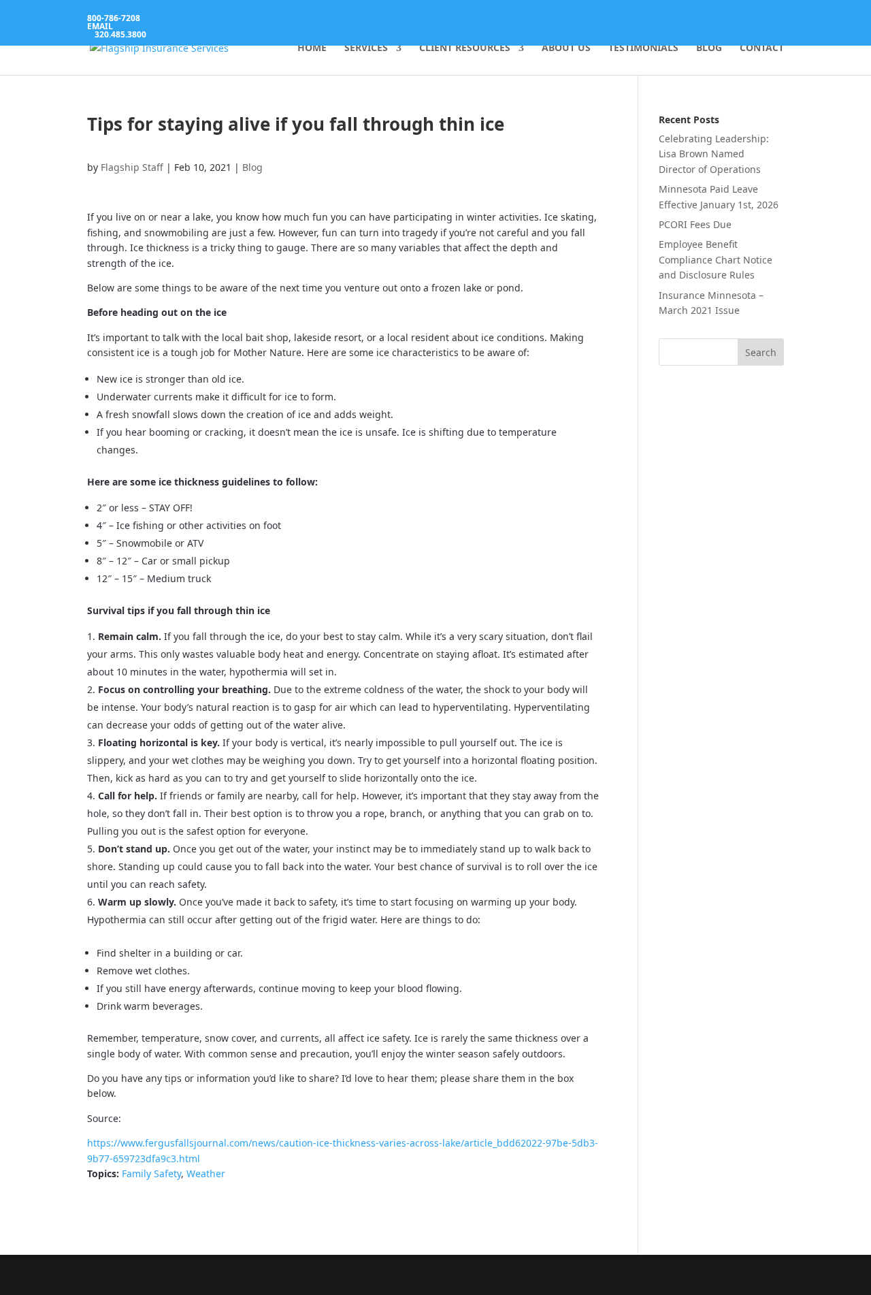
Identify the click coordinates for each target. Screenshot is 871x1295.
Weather (205, 1173)
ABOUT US (566, 48)
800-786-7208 (113, 18)
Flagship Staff (132, 167)
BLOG (709, 48)
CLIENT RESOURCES (464, 48)
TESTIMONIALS (643, 48)
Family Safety (151, 1173)
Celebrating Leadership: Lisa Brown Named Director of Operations (714, 154)
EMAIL (100, 26)
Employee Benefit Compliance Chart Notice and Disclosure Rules (715, 259)
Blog (252, 167)
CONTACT (762, 48)
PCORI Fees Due (695, 224)
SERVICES (366, 48)
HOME (312, 48)
